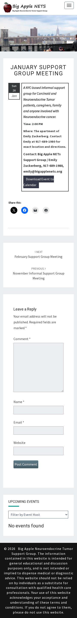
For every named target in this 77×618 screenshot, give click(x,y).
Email (18, 422)
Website (19, 442)
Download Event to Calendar (38, 182)
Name (18, 402)
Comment (22, 339)
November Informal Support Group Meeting (38, 273)
